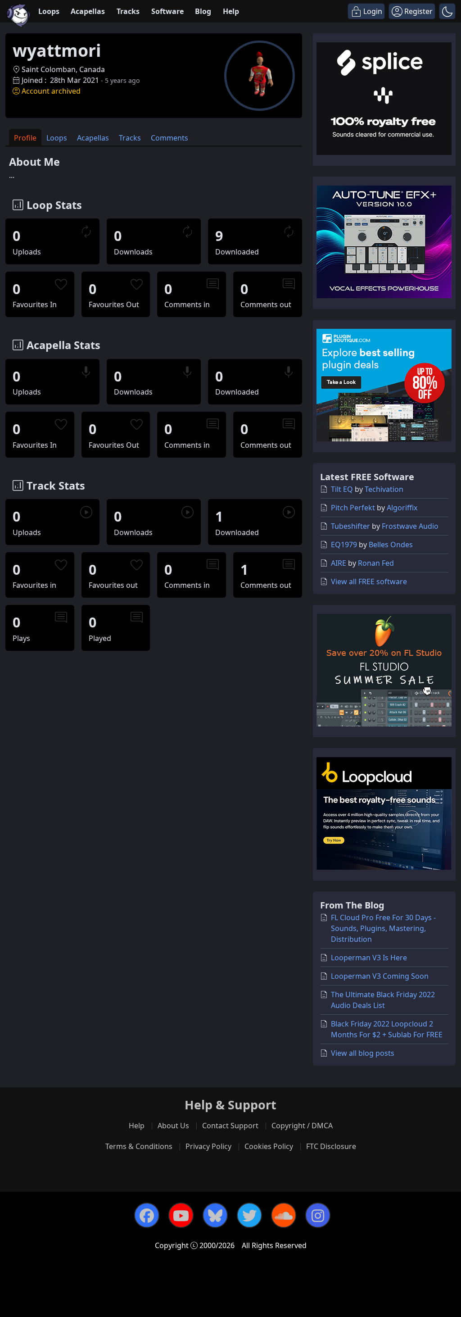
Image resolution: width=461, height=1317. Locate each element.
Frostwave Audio (410, 526)
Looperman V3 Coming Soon (380, 976)
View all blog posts (362, 1053)
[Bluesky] (215, 1215)
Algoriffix (402, 508)
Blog (203, 11)
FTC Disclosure (331, 1146)
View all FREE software (369, 581)
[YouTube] (181, 1215)
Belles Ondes (391, 545)
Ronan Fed (376, 563)
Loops (48, 11)
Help (231, 11)
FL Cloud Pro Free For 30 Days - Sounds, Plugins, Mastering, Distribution (383, 928)
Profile (25, 138)
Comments (169, 138)
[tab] (25, 137)
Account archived (51, 91)
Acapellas (88, 11)
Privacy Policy (208, 1146)
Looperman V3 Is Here (369, 958)
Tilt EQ (342, 489)
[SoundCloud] (283, 1215)
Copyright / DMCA (302, 1126)
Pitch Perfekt (353, 508)
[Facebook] (146, 1215)
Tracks (128, 11)
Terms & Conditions (138, 1146)
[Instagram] (317, 1215)
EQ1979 (344, 545)
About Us (173, 1126)
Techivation (384, 489)
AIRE (338, 563)
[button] (447, 11)
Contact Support (230, 1126)
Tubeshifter (350, 526)
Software (167, 11)
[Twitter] (249, 1215)
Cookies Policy (268, 1146)
